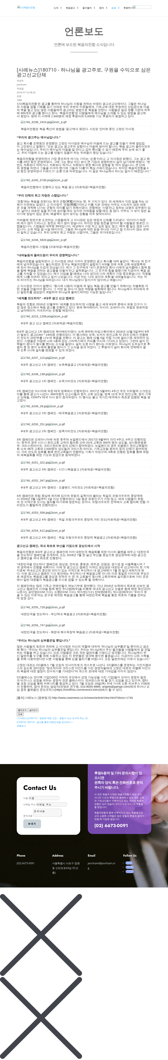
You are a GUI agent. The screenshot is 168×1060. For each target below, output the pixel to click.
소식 (113, 8)
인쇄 (20, 714)
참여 (101, 8)
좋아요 (22, 710)
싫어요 (33, 710)
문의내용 (27, 815)
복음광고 (70, 8)
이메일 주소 (29, 804)
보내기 (32, 823)
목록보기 (21, 725)
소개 (56, 8)
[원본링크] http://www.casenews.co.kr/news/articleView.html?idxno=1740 (85, 697)
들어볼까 (87, 8)
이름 (25, 798)
